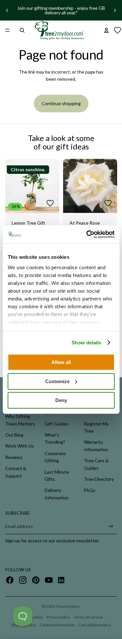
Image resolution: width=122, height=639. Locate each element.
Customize (57, 381)
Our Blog (14, 435)
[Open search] (22, 30)
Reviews (13, 457)
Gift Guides (56, 423)
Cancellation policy (94, 624)
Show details (86, 342)
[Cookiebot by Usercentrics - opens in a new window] (87, 234)
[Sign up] (111, 526)
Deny (61, 400)
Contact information (57, 624)
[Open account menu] (106, 30)
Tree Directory (99, 479)
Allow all (61, 362)
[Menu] (7, 30)
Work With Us (19, 446)
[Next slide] (115, 10)
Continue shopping (61, 103)
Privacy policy (58, 617)
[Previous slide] (7, 10)
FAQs (89, 490)
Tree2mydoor (68, 606)
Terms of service (88, 617)
